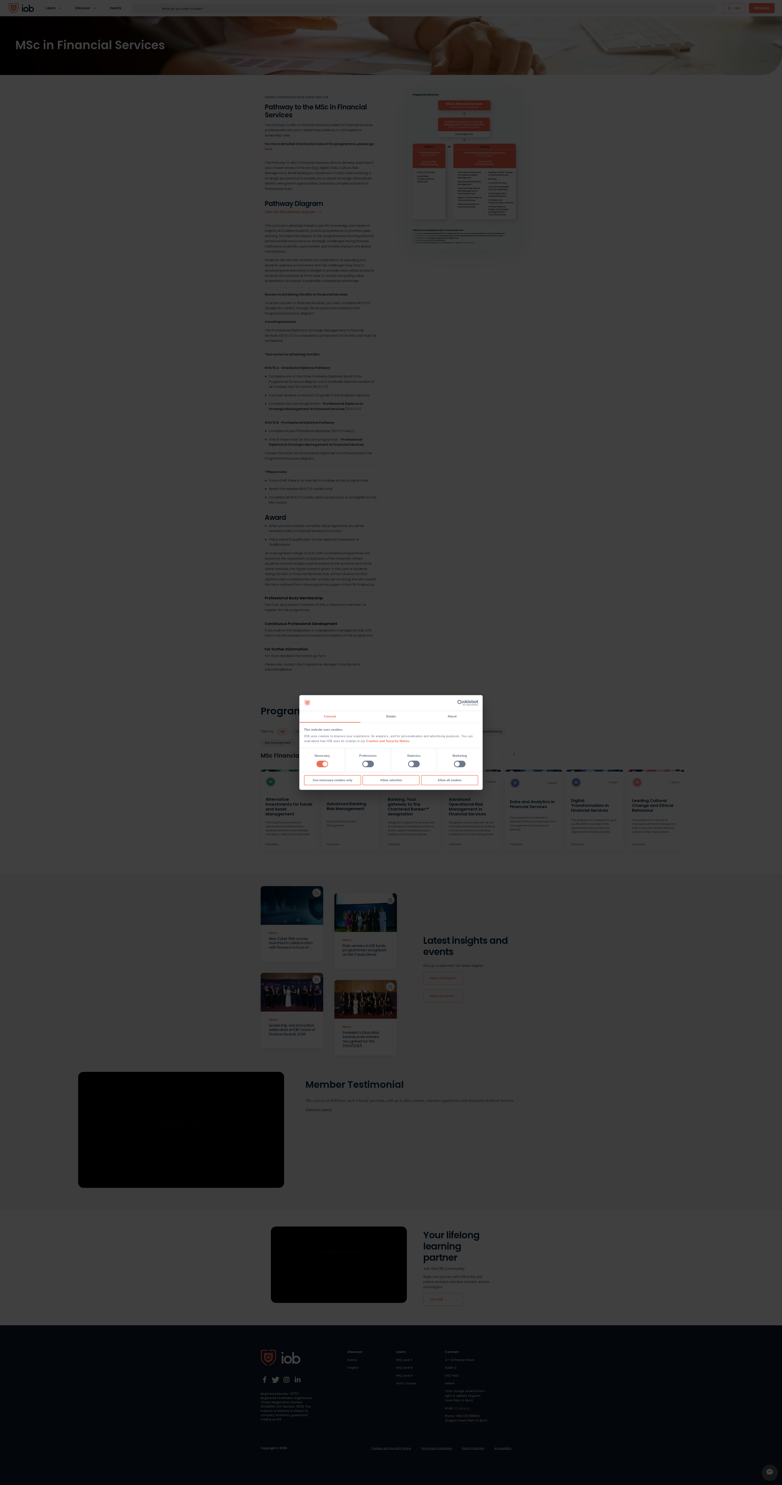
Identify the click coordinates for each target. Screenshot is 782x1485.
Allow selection (391, 780)
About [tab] (452, 716)
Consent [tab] (330, 716)
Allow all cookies (450, 780)
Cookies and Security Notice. (388, 741)
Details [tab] (391, 716)
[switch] (368, 764)
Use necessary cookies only (332, 780)
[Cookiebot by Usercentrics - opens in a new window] (460, 703)
